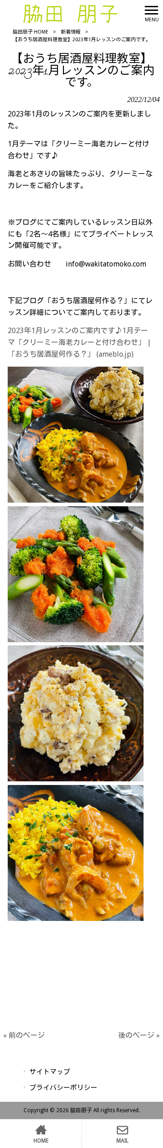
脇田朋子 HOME (30, 32)
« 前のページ (24, 1035)
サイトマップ (49, 1072)
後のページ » (139, 1035)
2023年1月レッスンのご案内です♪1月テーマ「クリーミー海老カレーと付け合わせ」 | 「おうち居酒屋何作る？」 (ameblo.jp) (79, 342)
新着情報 (71, 32)
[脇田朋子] (70, 13)
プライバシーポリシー (63, 1088)
